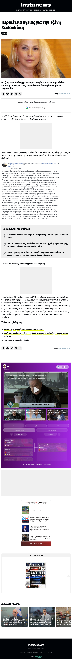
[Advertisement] (36, 136)
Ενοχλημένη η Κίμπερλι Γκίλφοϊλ (16, 340)
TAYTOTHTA (22, 652)
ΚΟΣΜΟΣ (52, 10)
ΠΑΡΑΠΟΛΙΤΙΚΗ (27, 10)
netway (56, 94)
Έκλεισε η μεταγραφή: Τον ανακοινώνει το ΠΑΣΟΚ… (24, 329)
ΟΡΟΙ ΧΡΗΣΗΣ (43, 652)
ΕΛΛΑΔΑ (45, 10)
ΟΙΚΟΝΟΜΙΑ (37, 10)
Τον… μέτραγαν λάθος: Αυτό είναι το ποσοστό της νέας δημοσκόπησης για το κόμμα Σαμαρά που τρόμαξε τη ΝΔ (35, 245)
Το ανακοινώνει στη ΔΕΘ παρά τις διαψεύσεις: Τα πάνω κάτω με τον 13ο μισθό (35, 236)
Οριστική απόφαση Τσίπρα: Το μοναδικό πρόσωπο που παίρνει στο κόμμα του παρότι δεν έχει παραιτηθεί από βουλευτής (34, 253)
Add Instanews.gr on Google (37, 108)
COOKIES (50, 652)
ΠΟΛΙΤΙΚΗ (19, 10)
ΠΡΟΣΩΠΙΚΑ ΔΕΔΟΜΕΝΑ (32, 652)
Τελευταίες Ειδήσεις (11, 322)
